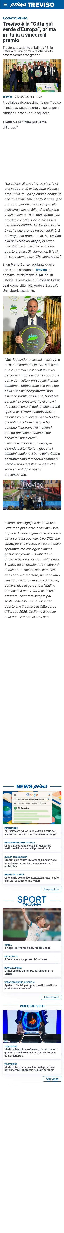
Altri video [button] (52, 1078)
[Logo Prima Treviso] (32, 5)
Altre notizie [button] (51, 889)
